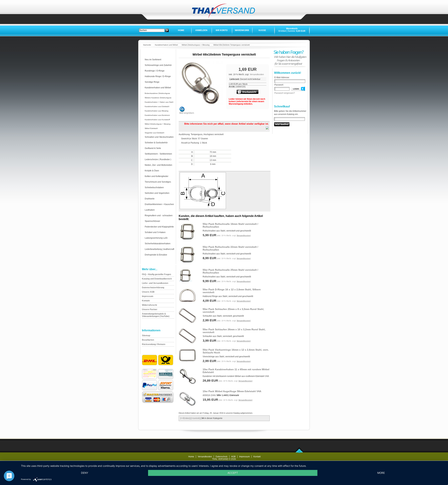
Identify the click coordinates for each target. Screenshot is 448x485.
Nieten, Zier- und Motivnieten (158, 165)
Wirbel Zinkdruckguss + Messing (195, 45)
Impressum (244, 456)
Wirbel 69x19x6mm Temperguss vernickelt (231, 45)
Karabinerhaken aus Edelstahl (157, 106)
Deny (84, 472)
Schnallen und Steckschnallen (159, 137)
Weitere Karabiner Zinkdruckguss (158, 98)
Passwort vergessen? (284, 93)
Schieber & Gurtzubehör (156, 142)
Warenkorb (242, 30)
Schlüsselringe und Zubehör (158, 65)
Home (181, 30)
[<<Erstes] (185, 418)
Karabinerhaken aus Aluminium (157, 115)
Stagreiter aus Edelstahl (154, 133)
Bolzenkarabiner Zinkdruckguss (157, 93)
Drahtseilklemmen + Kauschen (159, 204)
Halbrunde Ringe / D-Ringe (158, 76)
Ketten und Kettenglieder (156, 176)
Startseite (147, 45)
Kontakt (257, 456)
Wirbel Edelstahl (151, 128)
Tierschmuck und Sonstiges (158, 182)
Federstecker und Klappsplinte (159, 227)
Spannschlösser (152, 221)
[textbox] (151, 30)
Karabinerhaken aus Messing (156, 111)
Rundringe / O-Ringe (154, 71)
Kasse (262, 30)
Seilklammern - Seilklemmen (158, 154)
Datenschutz (221, 456)
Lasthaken (150, 210)
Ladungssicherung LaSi (156, 238)
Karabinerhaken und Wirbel (166, 45)
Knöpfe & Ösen (152, 170)
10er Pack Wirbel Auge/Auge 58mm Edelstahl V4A (232, 391)
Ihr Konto (221, 30)
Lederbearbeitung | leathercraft (159, 249)
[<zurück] (195, 418)
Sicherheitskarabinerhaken (157, 243)
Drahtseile (150, 198)
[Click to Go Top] (299, 452)
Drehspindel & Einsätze (156, 255)
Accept (232, 472)
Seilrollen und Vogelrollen (157, 193)
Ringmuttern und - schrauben (159, 215)
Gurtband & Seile (153, 148)
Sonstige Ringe (152, 82)
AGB (233, 456)
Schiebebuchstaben (154, 187)
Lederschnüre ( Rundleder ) (158, 159)
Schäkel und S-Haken (155, 232)
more (381, 472)
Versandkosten (257, 74)
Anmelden (201, 30)
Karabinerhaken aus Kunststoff (157, 120)
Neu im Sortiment (153, 59)
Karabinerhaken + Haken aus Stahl (159, 102)
